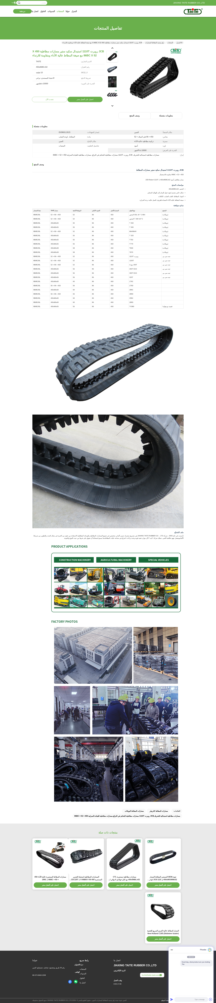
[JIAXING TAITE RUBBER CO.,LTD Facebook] (70, 981)
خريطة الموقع (166, 1000)
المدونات (51, 11)
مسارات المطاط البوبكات (134, 811)
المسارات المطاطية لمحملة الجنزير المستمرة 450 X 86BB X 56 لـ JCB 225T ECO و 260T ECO (86, 878)
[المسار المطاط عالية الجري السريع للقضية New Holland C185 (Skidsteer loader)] (163, 910)
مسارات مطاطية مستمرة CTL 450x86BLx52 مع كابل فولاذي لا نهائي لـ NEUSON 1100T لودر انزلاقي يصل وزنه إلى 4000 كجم (124, 878)
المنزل (74, 11)
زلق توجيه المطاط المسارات (154, 43)
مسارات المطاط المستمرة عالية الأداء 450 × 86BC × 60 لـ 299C (50, 878)
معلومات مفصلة (166, 116)
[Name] (19, 2)
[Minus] (171, 949)
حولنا (68, 11)
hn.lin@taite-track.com (150, 975)
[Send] (171, 999)
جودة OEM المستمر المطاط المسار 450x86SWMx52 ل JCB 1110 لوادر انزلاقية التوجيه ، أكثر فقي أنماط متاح (163, 878)
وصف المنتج (134, 116)
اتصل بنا (35, 11)
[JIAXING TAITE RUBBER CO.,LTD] (192, 11)
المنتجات (60, 11)
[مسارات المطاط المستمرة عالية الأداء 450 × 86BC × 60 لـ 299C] (50, 856)
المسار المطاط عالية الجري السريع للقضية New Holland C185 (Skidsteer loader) (163, 932)
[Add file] (210, 999)
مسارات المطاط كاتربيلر (159, 811)
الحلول (43, 11)
